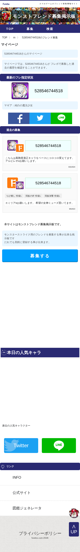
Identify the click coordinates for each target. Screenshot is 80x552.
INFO (17, 477)
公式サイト (22, 493)
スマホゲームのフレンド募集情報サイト (58, 4)
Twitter (21, 445)
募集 (30, 29)
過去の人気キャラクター (16, 425)
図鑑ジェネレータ (27, 508)
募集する (40, 255)
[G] (74, 514)
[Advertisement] (40, 304)
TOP (10, 29)
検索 (50, 29)
